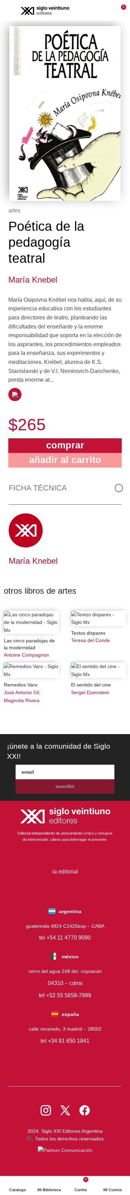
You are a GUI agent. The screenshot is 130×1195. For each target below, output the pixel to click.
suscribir (65, 786)
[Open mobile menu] (9, 10)
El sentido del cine (91, 685)
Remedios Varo (20, 685)
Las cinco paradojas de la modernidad (29, 644)
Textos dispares (88, 633)
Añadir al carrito (65, 459)
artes (14, 210)
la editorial (65, 872)
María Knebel (32, 279)
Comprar (65, 445)
